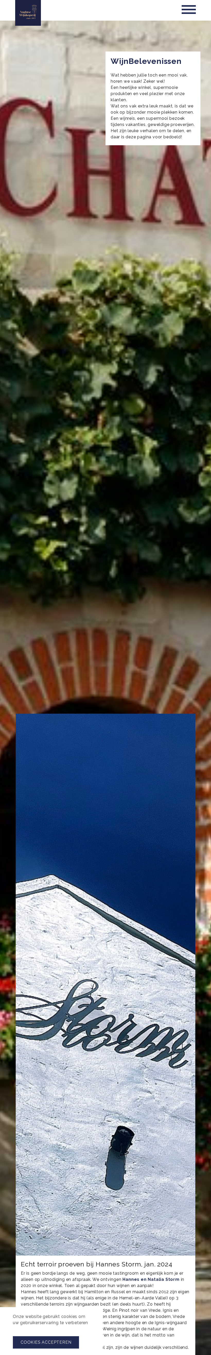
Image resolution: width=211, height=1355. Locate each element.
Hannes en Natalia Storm (150, 1279)
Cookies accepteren (46, 1342)
